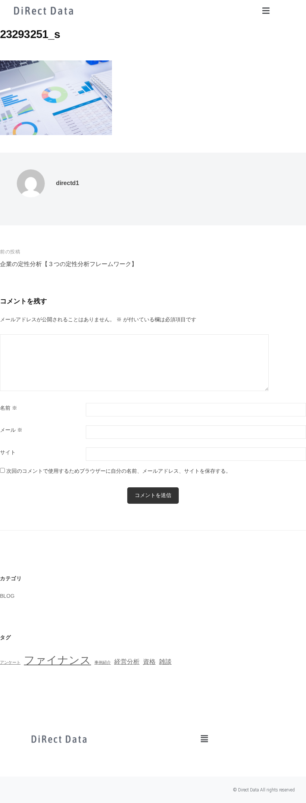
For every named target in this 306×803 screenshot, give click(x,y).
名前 (8, 408)
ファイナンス (57, 660)
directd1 (67, 183)
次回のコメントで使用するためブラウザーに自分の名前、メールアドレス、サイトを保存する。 (118, 471)
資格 (149, 661)
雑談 (165, 661)
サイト (8, 452)
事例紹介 (102, 662)
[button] (265, 11)
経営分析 (127, 661)
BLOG (7, 596)
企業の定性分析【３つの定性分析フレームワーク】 (68, 264)
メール (11, 430)
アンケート (10, 662)
